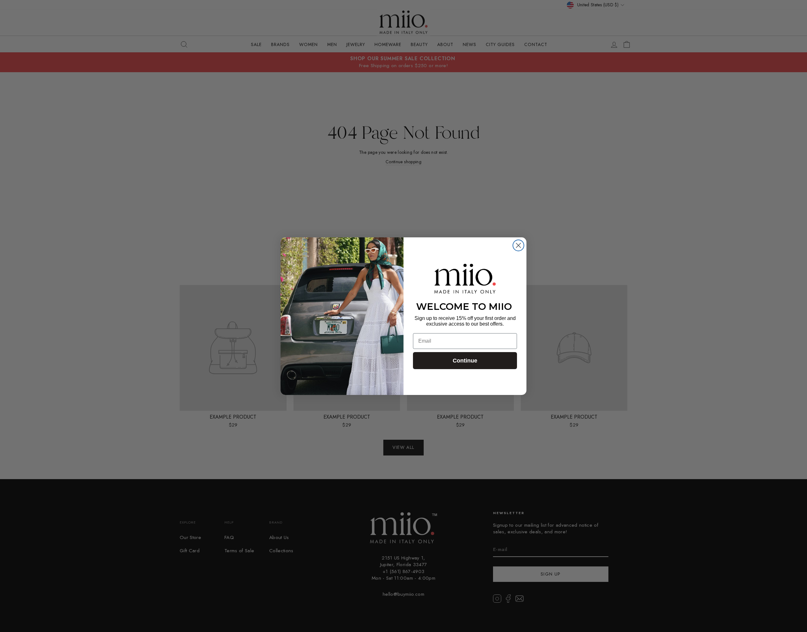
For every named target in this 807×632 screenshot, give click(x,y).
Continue (465, 360)
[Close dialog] (518, 245)
